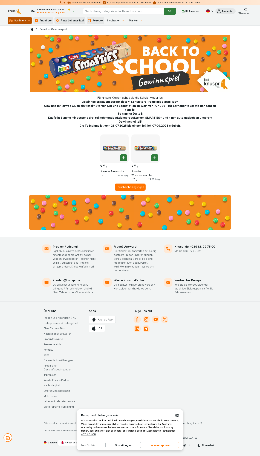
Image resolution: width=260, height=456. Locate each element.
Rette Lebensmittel (72, 20)
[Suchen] (170, 11)
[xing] (146, 328)
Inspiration (113, 20)
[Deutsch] (209, 11)
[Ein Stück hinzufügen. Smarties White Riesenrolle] (154, 157)
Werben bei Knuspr (188, 280)
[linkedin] (137, 328)
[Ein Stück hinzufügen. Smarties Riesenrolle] (123, 157)
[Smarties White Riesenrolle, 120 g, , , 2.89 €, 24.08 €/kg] (145, 148)
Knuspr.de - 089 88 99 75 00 (195, 246)
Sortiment (20, 20)
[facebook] (137, 319)
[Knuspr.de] (32, 29)
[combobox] (123, 11)
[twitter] (164, 319)
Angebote (46, 20)
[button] (225, 11)
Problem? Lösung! (65, 246)
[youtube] (155, 319)
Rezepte (98, 20)
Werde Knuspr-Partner (130, 280)
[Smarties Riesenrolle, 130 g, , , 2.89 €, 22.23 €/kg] (114, 148)
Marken (133, 20)
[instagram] (146, 319)
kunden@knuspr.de (66, 280)
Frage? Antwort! (125, 246)
